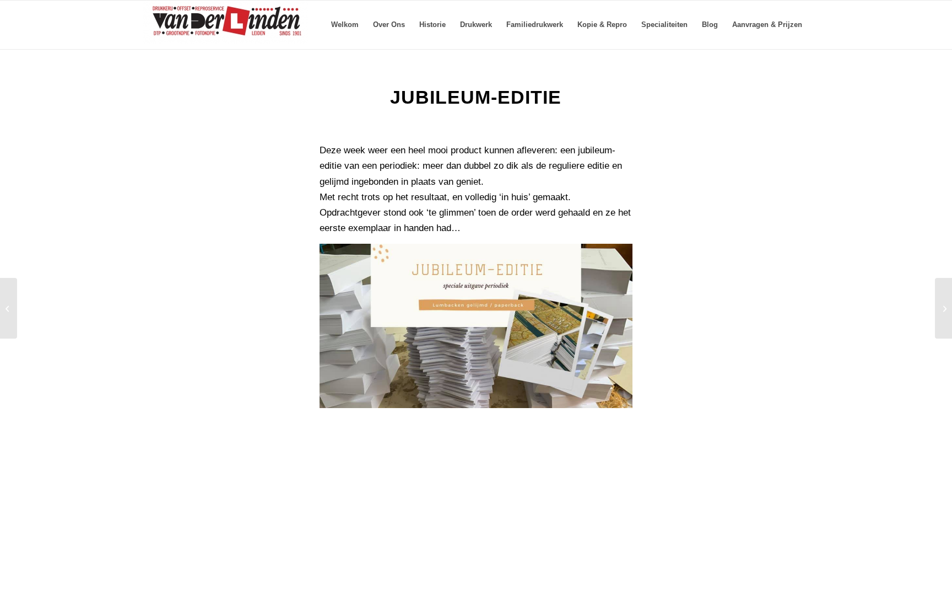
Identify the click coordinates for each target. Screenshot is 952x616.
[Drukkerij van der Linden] (225, 25)
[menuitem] (345, 25)
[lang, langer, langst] (943, 308)
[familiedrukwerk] (8, 308)
